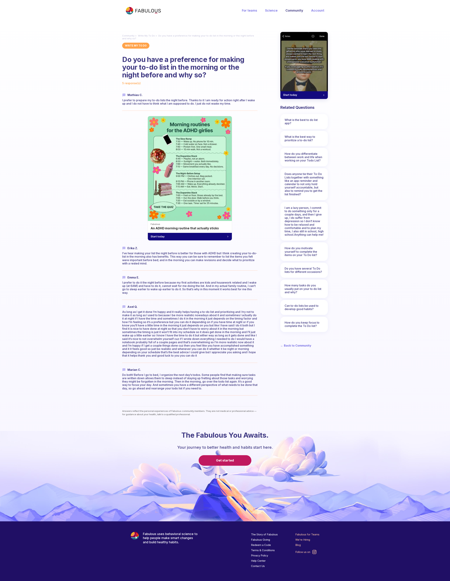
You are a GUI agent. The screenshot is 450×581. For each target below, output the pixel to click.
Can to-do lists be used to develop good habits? (302, 307)
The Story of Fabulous (264, 534)
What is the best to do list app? (301, 121)
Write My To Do (146, 35)
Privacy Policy (259, 555)
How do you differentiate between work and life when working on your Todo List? (303, 157)
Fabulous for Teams (307, 534)
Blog (298, 545)
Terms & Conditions (263, 550)
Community (294, 10)
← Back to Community (295, 345)
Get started (225, 460)
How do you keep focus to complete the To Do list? (302, 324)
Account (317, 10)
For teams (249, 10)
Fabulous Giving (260, 539)
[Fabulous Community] (143, 10)
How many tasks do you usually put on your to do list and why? (303, 289)
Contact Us (258, 566)
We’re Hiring (302, 539)
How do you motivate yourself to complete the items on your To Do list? (301, 251)
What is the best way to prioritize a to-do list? (300, 138)
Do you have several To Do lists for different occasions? (303, 270)
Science (271, 10)
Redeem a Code (261, 545)
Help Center (258, 560)
